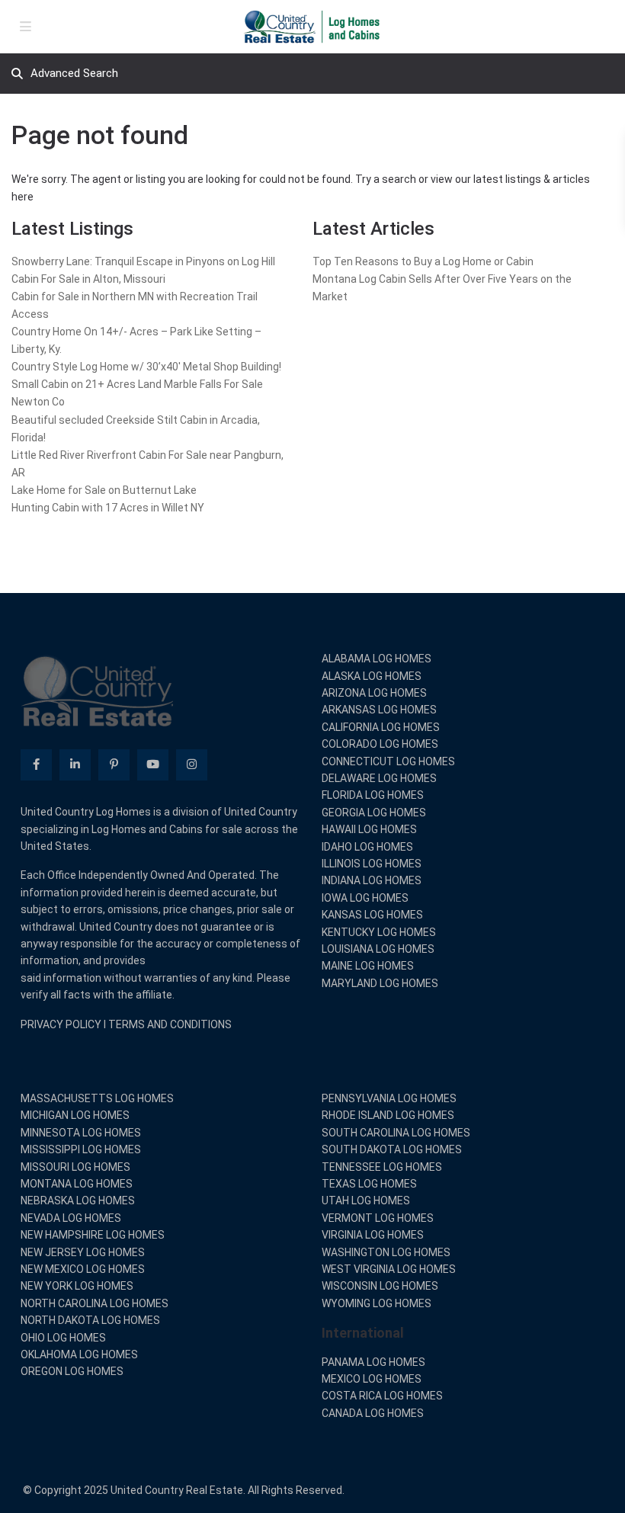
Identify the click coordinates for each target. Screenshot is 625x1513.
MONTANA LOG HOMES (77, 1184)
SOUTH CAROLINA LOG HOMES (396, 1133)
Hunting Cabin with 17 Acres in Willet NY (107, 508)
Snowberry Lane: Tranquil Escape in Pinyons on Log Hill (143, 261)
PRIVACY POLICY (61, 1024)
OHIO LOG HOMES (63, 1338)
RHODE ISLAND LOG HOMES (388, 1115)
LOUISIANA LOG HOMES (378, 949)
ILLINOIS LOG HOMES (371, 863)
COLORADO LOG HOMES (380, 744)
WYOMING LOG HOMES (376, 1303)
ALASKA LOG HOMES (371, 676)
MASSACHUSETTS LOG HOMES (97, 1098)
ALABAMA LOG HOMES (376, 658)
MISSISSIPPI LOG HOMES (81, 1149)
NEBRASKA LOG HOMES (78, 1200)
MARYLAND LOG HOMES (380, 983)
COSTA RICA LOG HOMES (382, 1396)
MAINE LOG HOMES (368, 966)
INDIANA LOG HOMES (371, 880)
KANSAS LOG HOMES (372, 915)
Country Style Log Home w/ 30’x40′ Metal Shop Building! (146, 367)
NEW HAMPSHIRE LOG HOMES (93, 1235)
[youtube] (152, 765)
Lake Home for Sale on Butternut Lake (104, 490)
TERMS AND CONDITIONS (170, 1024)
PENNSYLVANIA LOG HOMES (389, 1098)
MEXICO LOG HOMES (371, 1379)
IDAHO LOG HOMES (367, 847)
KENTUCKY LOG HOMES (379, 932)
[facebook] (36, 765)
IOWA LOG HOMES (365, 898)
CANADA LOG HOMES (373, 1413)
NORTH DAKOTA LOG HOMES (90, 1320)
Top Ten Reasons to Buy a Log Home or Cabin (423, 261)
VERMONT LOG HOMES (378, 1218)
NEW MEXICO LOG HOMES (83, 1269)
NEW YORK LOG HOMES (77, 1286)
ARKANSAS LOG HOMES (379, 710)
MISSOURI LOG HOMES (75, 1167)
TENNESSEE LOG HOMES (382, 1167)
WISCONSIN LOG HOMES (380, 1286)
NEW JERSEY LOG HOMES (83, 1252)
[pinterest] (114, 765)
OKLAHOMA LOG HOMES (79, 1354)
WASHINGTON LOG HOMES (386, 1252)
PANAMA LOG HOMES (373, 1362)
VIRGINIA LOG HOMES (373, 1235)
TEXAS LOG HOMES (369, 1184)
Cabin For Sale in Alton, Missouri (88, 279)
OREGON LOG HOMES (72, 1371)
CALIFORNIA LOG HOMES (381, 727)
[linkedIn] (75, 765)
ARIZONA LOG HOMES (374, 693)
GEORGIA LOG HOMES (374, 812)
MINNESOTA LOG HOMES (81, 1133)
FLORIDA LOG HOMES (373, 795)
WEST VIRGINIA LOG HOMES (389, 1269)
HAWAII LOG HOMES (369, 829)
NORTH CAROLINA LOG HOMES (94, 1303)
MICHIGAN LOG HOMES (75, 1115)
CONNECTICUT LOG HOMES (388, 761)
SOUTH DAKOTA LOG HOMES (392, 1149)
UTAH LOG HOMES (366, 1200)
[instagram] (191, 765)
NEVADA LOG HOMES (71, 1218)
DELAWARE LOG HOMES (379, 778)
